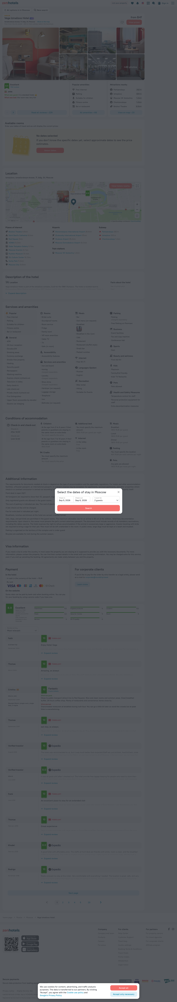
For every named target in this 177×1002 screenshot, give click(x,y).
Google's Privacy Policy (51, 995)
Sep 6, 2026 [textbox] (81, 500)
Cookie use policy (75, 992)
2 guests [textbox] (98, 500)
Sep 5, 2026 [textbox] (64, 500)
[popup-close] (118, 492)
